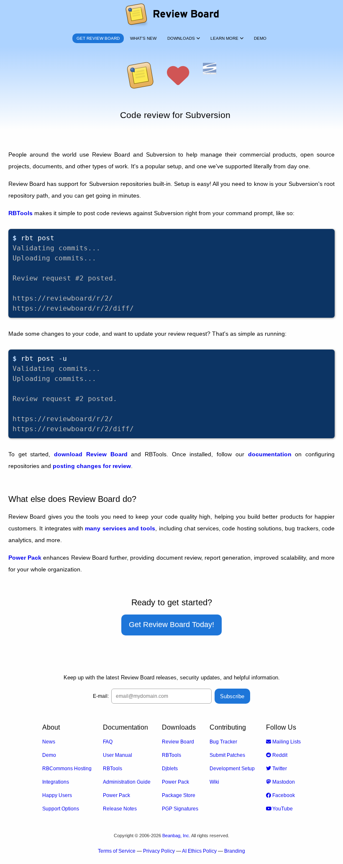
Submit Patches (227, 755)
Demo (49, 755)
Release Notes (120, 809)
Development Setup (232, 768)
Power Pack (24, 557)
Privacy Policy (159, 851)
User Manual (117, 755)
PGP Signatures (180, 809)
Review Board (178, 742)
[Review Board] (172, 15)
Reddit (279, 755)
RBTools (20, 213)
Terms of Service (117, 851)
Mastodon (283, 782)
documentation (270, 454)
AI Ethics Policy (199, 851)
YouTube (282, 809)
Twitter (279, 768)
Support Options (60, 809)
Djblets (170, 768)
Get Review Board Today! (171, 624)
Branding (234, 851)
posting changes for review (92, 466)
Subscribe (232, 696)
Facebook (283, 795)
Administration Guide (127, 782)
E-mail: (101, 696)
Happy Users (57, 795)
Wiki (214, 782)
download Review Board (90, 454)
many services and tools (120, 528)
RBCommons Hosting (67, 768)
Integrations (55, 782)
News (48, 742)
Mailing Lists (286, 742)
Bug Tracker (223, 742)
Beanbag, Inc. (176, 835)
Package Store (178, 795)
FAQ (108, 742)
